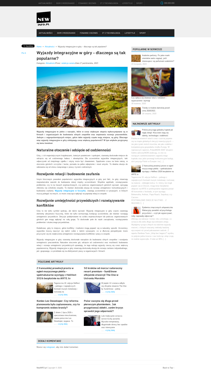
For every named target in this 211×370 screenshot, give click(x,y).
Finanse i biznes (87, 3)
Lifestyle (127, 3)
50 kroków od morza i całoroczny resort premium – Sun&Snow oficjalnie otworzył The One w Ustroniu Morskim (103, 273)
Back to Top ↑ (168, 368)
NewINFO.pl (42, 368)
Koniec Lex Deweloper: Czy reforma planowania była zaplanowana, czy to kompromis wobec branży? (58, 304)
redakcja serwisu (68, 63)
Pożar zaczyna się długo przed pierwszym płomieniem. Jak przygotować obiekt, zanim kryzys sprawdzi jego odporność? (103, 306)
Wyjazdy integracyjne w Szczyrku (70, 191)
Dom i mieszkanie (65, 3)
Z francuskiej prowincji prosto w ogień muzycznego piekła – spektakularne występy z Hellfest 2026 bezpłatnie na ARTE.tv (56, 273)
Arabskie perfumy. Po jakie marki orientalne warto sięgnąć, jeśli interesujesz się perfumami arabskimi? (158, 58)
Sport (139, 3)
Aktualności (45, 3)
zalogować (50, 347)
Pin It (24, 53)
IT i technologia (109, 3)
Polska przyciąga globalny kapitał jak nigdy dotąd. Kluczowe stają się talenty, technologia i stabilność (157, 133)
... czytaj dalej (61, 295)
